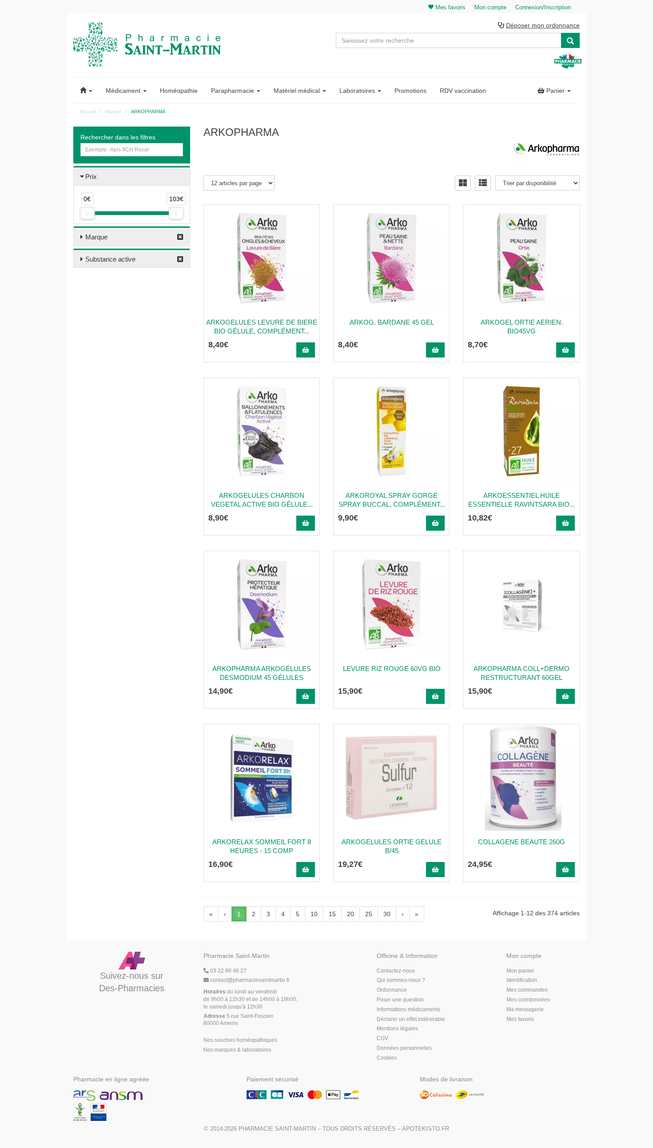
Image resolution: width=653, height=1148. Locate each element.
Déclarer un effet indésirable (411, 1019)
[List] (483, 183)
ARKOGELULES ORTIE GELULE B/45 (392, 846)
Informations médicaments (408, 1009)
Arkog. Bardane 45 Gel (392, 322)
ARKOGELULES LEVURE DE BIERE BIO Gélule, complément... (261, 326)
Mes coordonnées (528, 1000)
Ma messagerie (525, 1009)
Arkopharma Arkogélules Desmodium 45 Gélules (261, 673)
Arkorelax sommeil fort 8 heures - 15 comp (261, 846)
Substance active (110, 259)
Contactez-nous (396, 971)
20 (350, 914)
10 (314, 914)
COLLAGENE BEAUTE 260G (521, 842)
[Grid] (463, 183)
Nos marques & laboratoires (237, 1050)
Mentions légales (397, 1028)
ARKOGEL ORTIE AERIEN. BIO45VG (522, 326)
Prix (91, 176)
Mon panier (520, 971)
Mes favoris (520, 1019)
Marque (96, 237)
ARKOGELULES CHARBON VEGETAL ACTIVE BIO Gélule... (262, 500)
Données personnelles (404, 1048)
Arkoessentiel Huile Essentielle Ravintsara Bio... (521, 500)
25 (368, 914)
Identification (521, 980)
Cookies (387, 1058)
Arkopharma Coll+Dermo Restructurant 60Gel (521, 673)
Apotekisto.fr (425, 1128)
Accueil (88, 111)
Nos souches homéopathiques (240, 1040)
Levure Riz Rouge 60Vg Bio (392, 668)
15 (332, 914)
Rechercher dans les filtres (117, 137)
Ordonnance (392, 990)
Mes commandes (527, 990)
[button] (86, 90)
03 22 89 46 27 (228, 971)
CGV (382, 1038)
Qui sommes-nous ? (401, 980)
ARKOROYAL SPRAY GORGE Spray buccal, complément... (391, 500)
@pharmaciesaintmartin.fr (250, 980)
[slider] (87, 213)
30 (386, 914)
